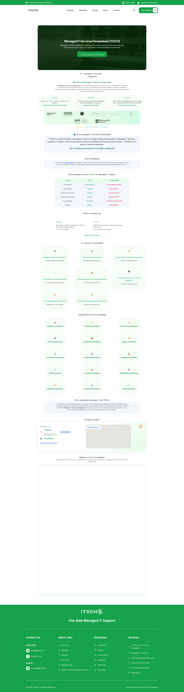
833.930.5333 (48, 438)
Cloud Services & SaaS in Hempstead (55, 279)
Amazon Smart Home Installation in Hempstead (91, 301)
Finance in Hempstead (129, 341)
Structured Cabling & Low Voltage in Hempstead (92, 279)
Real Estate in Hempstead (92, 388)
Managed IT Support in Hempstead (55, 257)
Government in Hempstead (55, 357)
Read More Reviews (92, 235)
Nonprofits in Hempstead (55, 388)
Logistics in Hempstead (92, 373)
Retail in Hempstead (129, 388)
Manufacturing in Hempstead (129, 373)
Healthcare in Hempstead (92, 357)
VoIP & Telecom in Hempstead (92, 257)
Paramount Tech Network (147, 687)
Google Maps (65, 432)
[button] (148, 10)
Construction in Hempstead (129, 326)
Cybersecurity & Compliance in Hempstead (128, 257)
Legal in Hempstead (55, 373)
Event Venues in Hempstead (92, 341)
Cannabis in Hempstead (92, 326)
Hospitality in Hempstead (129, 357)
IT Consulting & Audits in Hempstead (55, 301)
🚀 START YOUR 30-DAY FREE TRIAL (92, 55)
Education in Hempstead (55, 341)
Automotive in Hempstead (55, 326)
